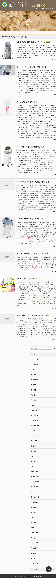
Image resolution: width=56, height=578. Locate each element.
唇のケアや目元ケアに (25, 278)
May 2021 (33, 456)
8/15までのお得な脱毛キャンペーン (31, 41)
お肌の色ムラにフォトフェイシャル (31, 315)
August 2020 (34, 502)
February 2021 (34, 471)
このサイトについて (47, 9)
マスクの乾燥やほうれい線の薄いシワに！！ (35, 218)
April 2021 (33, 461)
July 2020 (33, 507)
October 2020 (34, 492)
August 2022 (34, 380)
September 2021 (35, 436)
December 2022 (35, 359)
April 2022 (33, 400)
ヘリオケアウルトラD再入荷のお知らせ (32, 181)
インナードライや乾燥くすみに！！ (31, 66)
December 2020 (35, 482)
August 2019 (34, 548)
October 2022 (34, 369)
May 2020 (33, 517)
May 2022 (33, 395)
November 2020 (35, 487)
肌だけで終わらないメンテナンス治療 (32, 253)
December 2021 (35, 420)
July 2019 (33, 553)
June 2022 (33, 390)
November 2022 (35, 364)
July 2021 (33, 446)
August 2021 (34, 441)
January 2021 (34, 476)
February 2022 (34, 410)
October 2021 (34, 431)
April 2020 (33, 522)
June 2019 (33, 558)
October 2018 (34, 563)
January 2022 (34, 415)
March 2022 (34, 405)
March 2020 (34, 527)
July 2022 (33, 385)
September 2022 (35, 375)
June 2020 (33, 512)
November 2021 (35, 426)
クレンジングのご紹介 (25, 101)
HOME (36, 9)
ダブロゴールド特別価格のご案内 (30, 146)
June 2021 (33, 451)
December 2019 (35, 543)
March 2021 (34, 466)
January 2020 (34, 538)
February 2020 (34, 533)
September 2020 (35, 497)
